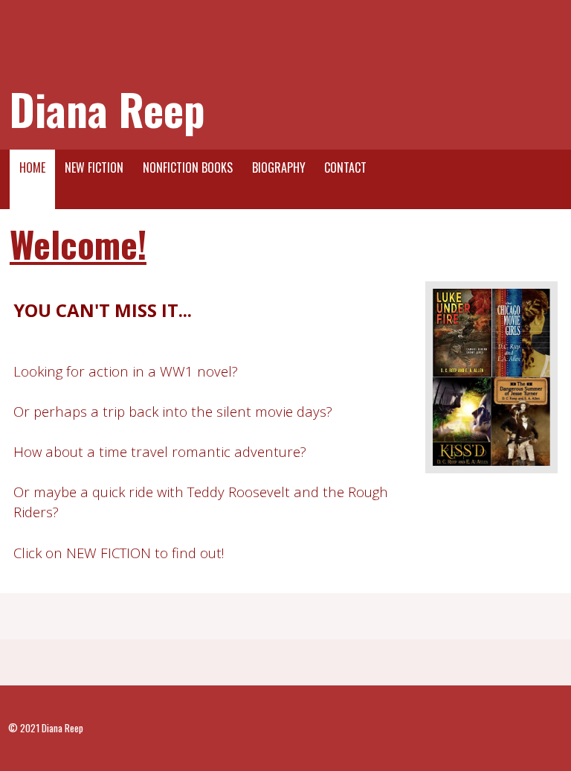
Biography (279, 167)
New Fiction (94, 167)
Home (32, 167)
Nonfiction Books (188, 167)
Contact (345, 167)
